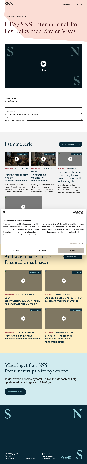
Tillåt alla (71, 250)
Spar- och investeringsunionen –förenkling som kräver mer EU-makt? (23, 300)
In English (67, 4)
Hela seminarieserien (71, 144)
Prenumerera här (15, 391)
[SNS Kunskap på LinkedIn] (69, 457)
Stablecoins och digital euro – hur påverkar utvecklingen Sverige (63, 299)
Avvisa (16, 250)
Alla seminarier (73, 257)
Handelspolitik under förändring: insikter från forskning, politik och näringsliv (70, 176)
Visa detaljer (75, 244)
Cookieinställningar (48, 458)
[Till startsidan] (9, 4)
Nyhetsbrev (45, 453)
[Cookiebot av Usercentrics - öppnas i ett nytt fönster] (74, 212)
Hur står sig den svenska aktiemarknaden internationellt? (22, 337)
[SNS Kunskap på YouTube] (66, 457)
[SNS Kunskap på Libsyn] (62, 457)
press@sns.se (11, 101)
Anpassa (42, 250)
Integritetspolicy (47, 456)
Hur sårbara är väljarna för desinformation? (40, 177)
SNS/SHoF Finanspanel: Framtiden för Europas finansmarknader (58, 338)
